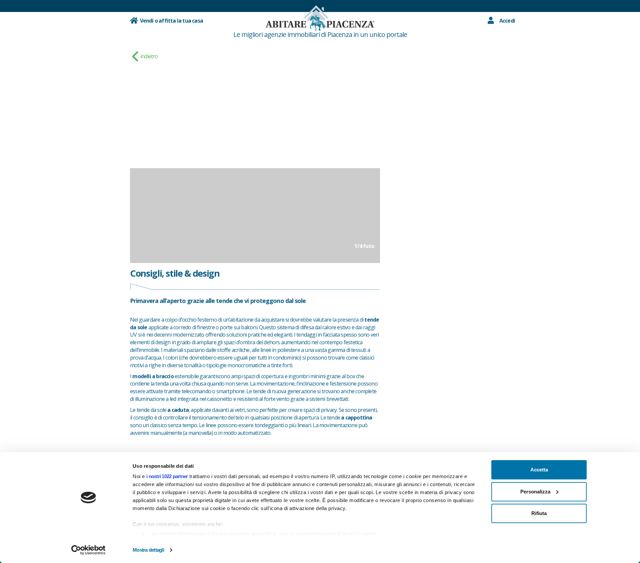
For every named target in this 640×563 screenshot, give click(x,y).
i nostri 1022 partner (167, 476)
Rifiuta (539, 513)
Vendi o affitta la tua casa (170, 20)
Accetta (539, 469)
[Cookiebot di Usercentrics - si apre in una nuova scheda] (88, 550)
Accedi (507, 20)
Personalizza (535, 491)
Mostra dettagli (148, 550)
